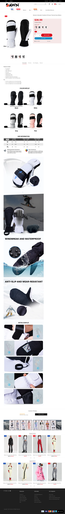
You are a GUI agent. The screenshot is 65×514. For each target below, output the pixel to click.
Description (24, 62)
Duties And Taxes (37, 500)
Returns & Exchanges (23, 499)
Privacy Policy (36, 499)
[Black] (39, 27)
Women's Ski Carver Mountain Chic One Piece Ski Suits (11, 483)
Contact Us (21, 494)
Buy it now (43, 38)
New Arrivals (51, 494)
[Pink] (42, 27)
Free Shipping (35, 62)
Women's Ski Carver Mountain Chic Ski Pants (25, 483)
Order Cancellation (23, 500)
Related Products (32, 433)
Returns (41, 62)
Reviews (29, 62)
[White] (36, 27)
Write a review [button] (41, 414)
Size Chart (36, 497)
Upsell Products (33, 461)
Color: (37, 24)
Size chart (48, 41)
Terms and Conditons (37, 502)
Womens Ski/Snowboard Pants (54, 499)
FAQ (20, 502)
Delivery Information (23, 497)
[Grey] (45, 27)
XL (38, 31)
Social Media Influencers (38, 494)
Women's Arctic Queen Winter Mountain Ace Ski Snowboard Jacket (43, 483)
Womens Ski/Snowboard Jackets (54, 497)
